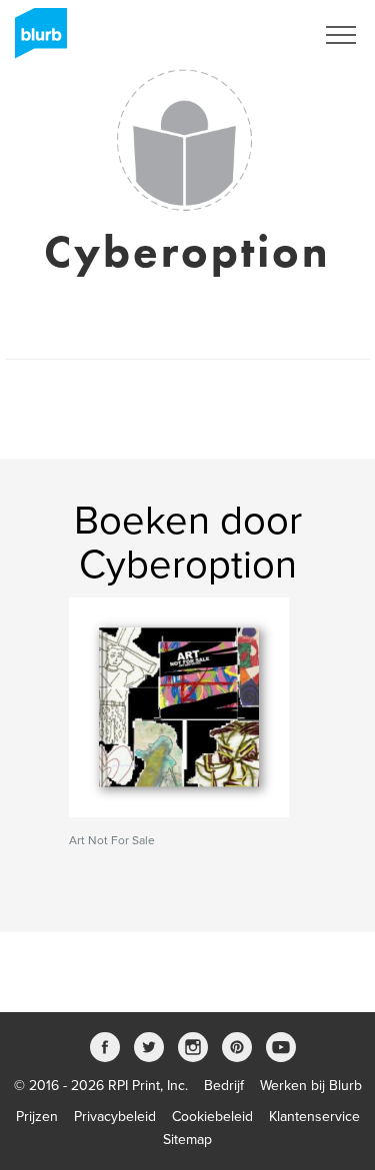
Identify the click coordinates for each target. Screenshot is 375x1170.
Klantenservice (314, 1116)
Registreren (253, 35)
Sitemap (187, 1139)
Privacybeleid (115, 1116)
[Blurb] (35, 40)
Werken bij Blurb (311, 1085)
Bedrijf (224, 1085)
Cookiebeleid (212, 1116)
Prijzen (37, 1116)
